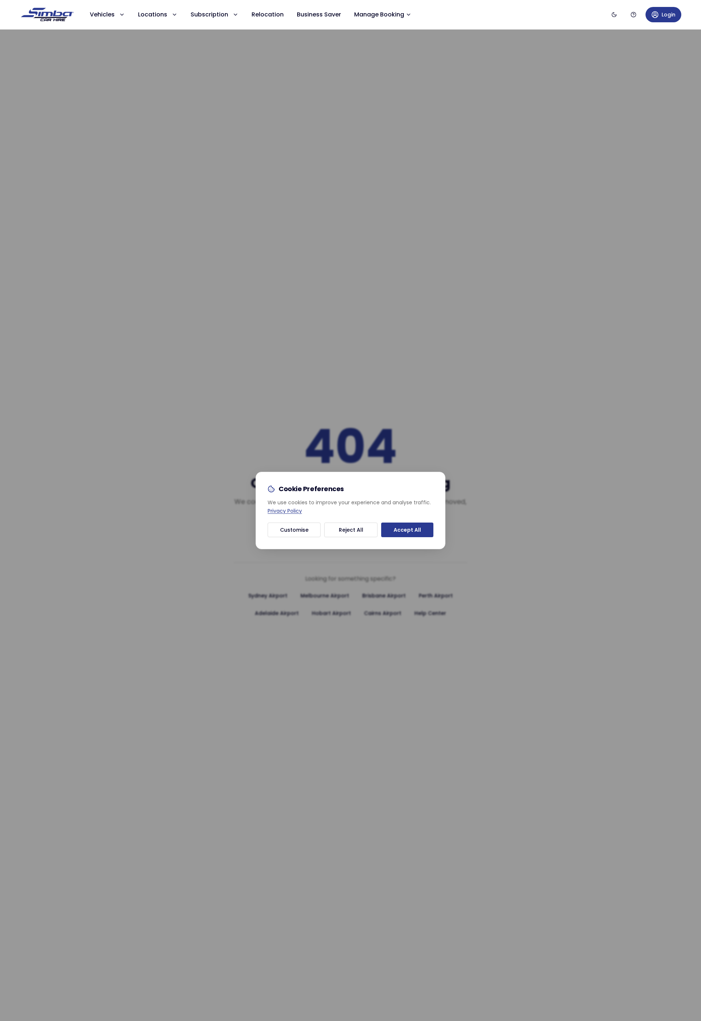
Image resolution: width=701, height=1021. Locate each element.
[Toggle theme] (614, 14)
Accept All (407, 530)
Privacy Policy (285, 511)
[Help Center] (633, 14)
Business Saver (319, 14)
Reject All (351, 530)
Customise (294, 530)
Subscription (209, 14)
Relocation (268, 14)
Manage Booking (379, 14)
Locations (152, 14)
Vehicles (102, 14)
